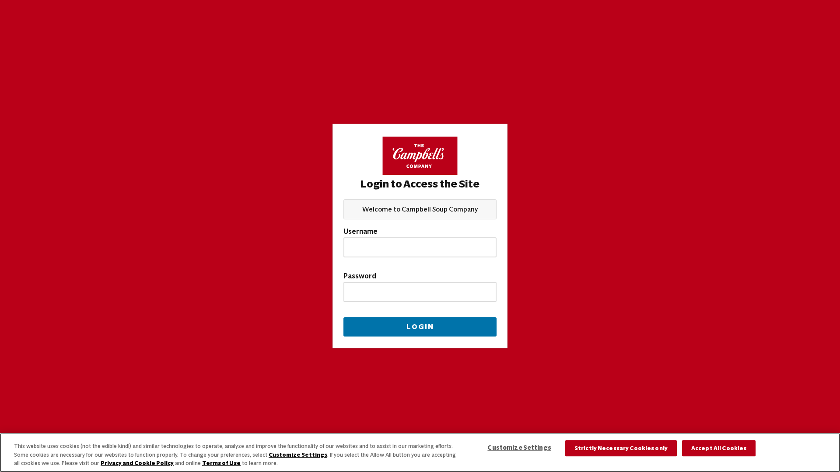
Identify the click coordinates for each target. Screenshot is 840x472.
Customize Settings (298, 454)
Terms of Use (221, 463)
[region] (420, 452)
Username (360, 231)
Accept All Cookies (718, 448)
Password (359, 276)
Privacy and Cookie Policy (137, 463)
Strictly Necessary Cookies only (621, 448)
